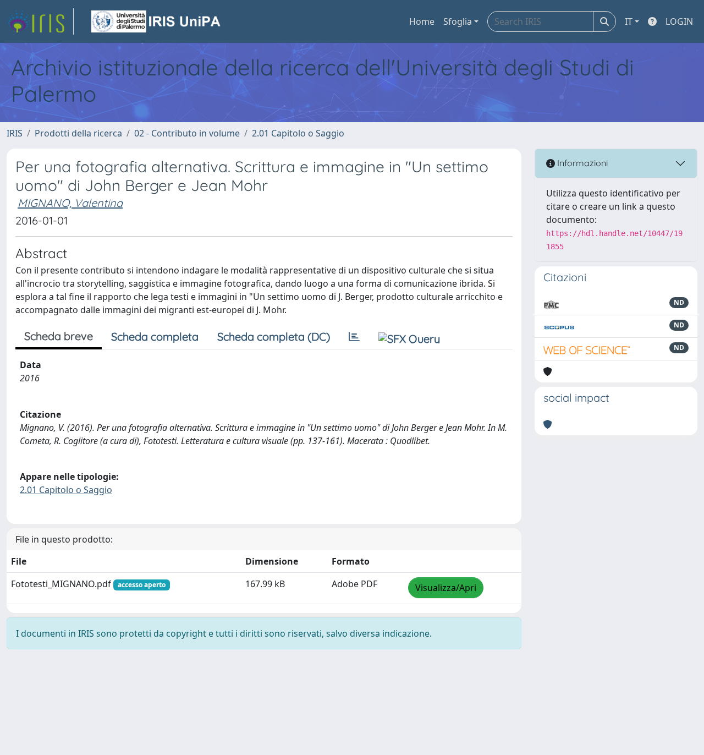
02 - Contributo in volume (187, 133)
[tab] (354, 336)
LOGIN (679, 21)
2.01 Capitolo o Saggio (298, 133)
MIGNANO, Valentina (70, 203)
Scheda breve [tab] (58, 336)
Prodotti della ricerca (78, 133)
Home (422, 21)
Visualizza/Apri (445, 588)
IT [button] (628, 21)
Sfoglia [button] (457, 21)
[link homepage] (40, 21)
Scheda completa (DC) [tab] (273, 336)
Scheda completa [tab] (155, 336)
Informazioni (581, 162)
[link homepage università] (156, 21)
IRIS (15, 133)
